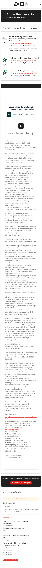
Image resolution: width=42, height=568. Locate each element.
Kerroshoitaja (7, 550)
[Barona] (15, 114)
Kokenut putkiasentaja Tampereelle (15, 521)
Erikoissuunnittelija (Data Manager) (22, 71)
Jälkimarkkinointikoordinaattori (13, 529)
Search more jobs (10, 560)
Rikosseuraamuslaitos (23, 44)
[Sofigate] (33, 114)
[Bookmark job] (4, 43)
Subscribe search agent (22, 483)
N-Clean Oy (7, 552)
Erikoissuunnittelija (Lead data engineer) (24, 58)
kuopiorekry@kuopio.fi (12, 430)
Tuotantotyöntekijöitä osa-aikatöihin (16, 543)
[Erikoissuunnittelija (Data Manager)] (4, 72)
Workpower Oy (8, 523)
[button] (38, 16)
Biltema (5, 538)
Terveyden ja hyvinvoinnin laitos (26, 61)
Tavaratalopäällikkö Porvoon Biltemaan (16, 536)
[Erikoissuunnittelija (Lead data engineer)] (4, 59)
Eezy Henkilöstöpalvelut (11, 545)
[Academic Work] (9, 114)
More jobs (21, 86)
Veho (5, 531)
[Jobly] (21, 4)
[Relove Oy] (27, 114)
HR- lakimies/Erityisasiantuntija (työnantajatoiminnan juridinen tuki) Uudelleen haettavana (22, 39)
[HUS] (21, 114)
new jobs (21, 17)
